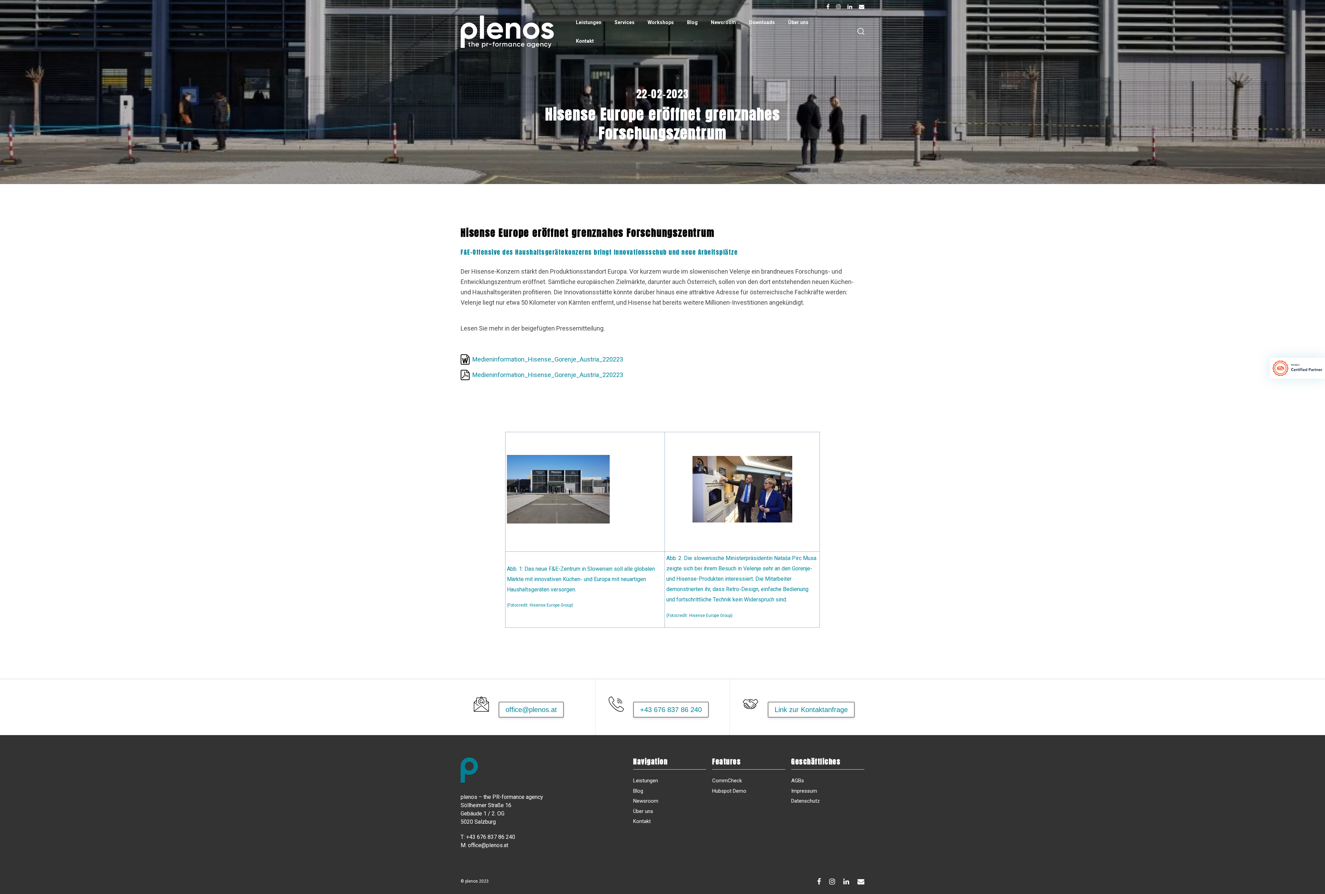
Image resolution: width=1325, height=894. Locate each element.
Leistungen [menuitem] (588, 22)
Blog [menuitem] (692, 22)
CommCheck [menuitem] (727, 781)
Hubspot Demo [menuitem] (729, 791)
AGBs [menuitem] (797, 781)
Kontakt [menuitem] (585, 41)
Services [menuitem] (625, 22)
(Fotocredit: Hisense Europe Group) (699, 615)
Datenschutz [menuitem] (805, 801)
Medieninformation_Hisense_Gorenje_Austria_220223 (547, 359)
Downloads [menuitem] (762, 22)
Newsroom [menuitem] (723, 22)
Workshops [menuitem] (661, 22)
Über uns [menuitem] (798, 22)
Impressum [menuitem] (804, 791)
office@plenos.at (488, 845)
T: (463, 837)
